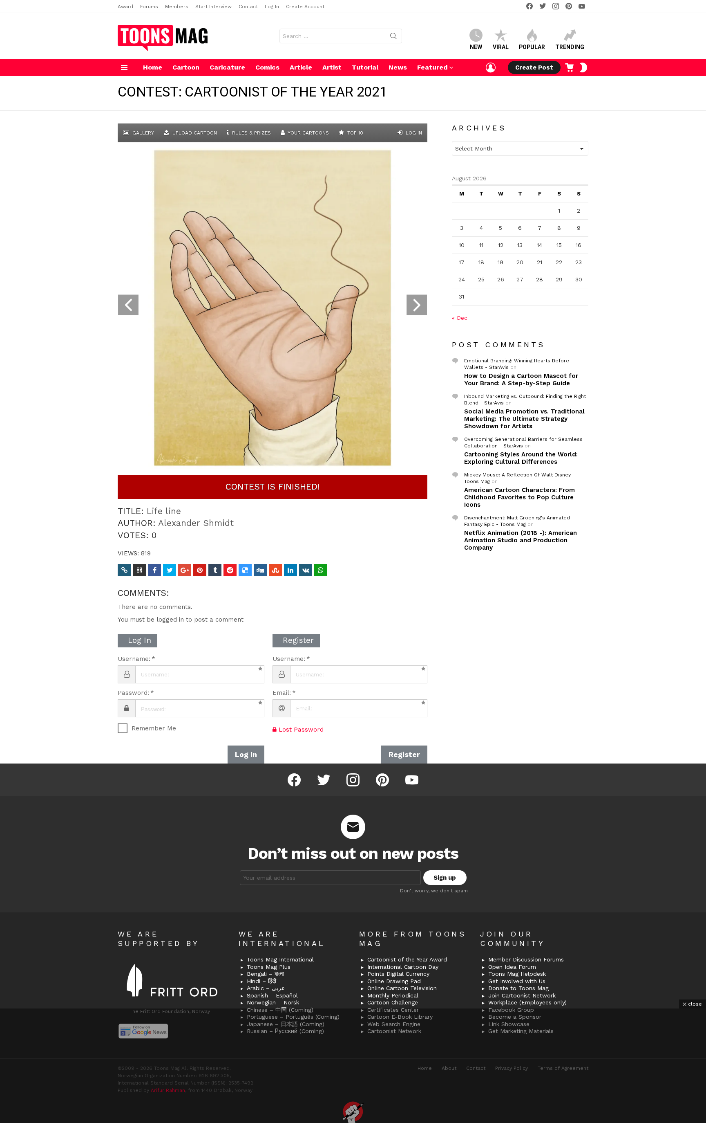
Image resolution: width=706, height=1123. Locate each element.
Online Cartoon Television (402, 988)
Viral (501, 47)
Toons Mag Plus (268, 967)
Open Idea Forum (512, 967)
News (398, 67)
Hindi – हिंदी (261, 981)
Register (404, 754)
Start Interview (213, 6)
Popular (532, 47)
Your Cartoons (307, 133)
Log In (272, 6)
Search (393, 38)
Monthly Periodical (392, 995)
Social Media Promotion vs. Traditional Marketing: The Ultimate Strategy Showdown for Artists (524, 419)
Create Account (305, 6)
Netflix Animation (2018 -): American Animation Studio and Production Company (520, 540)
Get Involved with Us (516, 981)
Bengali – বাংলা (265, 973)
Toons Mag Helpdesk (517, 973)
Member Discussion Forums (526, 959)
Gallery (142, 133)
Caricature (227, 67)
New (476, 47)
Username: (134, 659)
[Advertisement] (353, 1065)
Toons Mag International (280, 959)
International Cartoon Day (402, 967)
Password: (133, 693)
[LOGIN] (491, 67)
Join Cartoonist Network (522, 995)
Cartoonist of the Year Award (407, 959)
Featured (432, 67)
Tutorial (365, 67)
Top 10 (354, 133)
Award (125, 6)
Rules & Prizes (250, 133)
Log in (413, 133)
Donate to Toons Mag (518, 988)
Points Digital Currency (398, 973)
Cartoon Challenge (392, 1002)
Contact (248, 6)
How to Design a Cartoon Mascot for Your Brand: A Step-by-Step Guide (521, 379)
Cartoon (185, 67)
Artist (332, 67)
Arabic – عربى (266, 988)
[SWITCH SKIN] (583, 67)
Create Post (534, 67)
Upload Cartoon (194, 133)
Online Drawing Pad (394, 981)
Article (301, 67)
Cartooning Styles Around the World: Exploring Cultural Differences (521, 458)
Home (152, 67)
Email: (282, 693)
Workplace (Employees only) (527, 1002)
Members (176, 6)
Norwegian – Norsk (273, 1002)
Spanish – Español (272, 995)
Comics (267, 67)
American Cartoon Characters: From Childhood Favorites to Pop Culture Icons (519, 497)
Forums (149, 6)
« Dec (459, 317)
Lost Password (300, 729)
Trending (569, 47)
